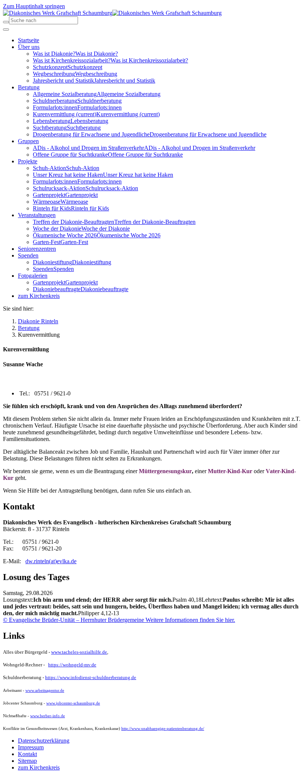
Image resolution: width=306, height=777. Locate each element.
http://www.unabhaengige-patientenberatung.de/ (162, 728)
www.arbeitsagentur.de (44, 690)
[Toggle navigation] (6, 29)
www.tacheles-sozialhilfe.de (79, 652)
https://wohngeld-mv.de (72, 664)
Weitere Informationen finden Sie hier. (189, 620)
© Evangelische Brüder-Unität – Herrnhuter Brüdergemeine (73, 620)
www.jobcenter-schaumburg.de (73, 703)
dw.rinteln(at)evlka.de (50, 561)
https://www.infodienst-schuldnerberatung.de (90, 677)
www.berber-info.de (47, 715)
